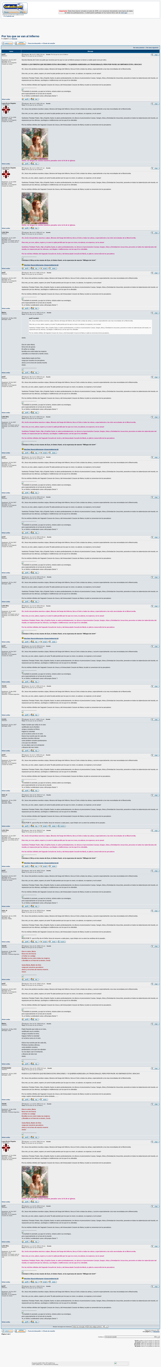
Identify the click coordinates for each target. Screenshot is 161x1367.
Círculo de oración (49, 43)
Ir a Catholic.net (9, 16)
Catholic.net (38, 1364)
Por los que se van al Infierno (20, 36)
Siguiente (14, 38)
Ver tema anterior (138, 47)
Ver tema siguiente (152, 47)
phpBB (39, 1363)
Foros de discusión (34, 43)
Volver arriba (6, 99)
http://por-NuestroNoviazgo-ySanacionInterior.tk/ (41, 265)
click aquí (124, 13)
